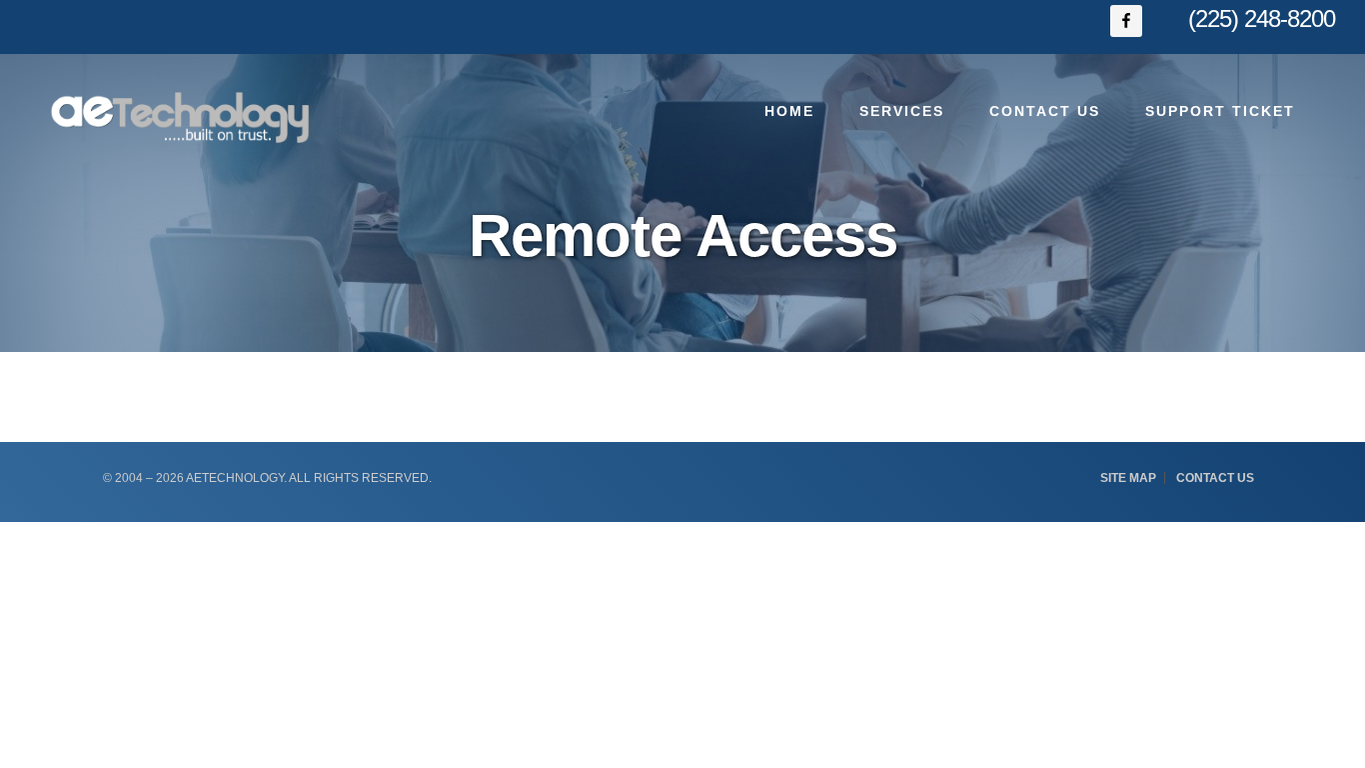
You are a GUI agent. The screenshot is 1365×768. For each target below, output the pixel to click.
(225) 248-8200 (1261, 18)
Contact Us (1215, 478)
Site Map (1128, 478)
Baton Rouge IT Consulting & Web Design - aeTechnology (180, 117)
